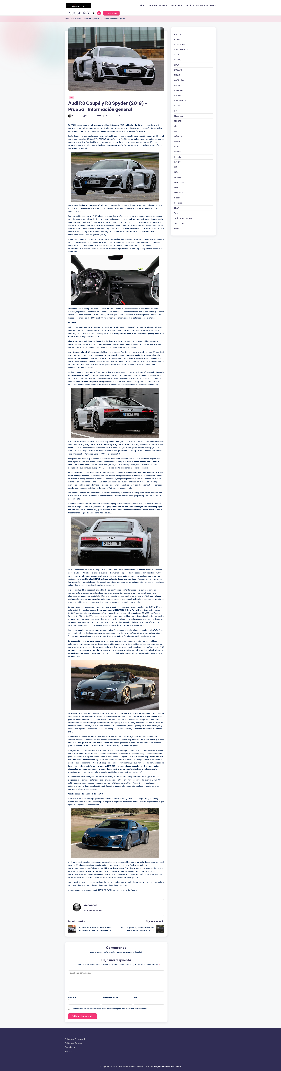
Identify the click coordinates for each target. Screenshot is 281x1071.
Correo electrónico (112, 997)
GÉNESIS (178, 136)
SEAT (176, 208)
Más (71, 97)
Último (177, 228)
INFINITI (177, 162)
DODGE (177, 106)
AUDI (176, 54)
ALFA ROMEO (180, 44)
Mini (176, 187)
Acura (177, 39)
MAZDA (177, 177)
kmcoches (90, 905)
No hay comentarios (114, 116)
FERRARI (178, 121)
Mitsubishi (178, 192)
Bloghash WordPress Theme (167, 1066)
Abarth (177, 34)
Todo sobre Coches (183, 218)
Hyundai (177, 157)
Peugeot (178, 203)
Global (177, 141)
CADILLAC (179, 80)
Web (136, 997)
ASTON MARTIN (181, 49)
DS (175, 111)
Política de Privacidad (75, 1039)
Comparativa (180, 100)
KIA (175, 167)
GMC (176, 146)
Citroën (177, 95)
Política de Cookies (73, 1043)
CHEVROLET (180, 85)
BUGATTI (178, 70)
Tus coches (179, 223)
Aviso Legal (70, 1047)
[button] (111, 13)
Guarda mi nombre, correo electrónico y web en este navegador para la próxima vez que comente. (110, 1009)
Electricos (178, 116)
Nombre (72, 997)
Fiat (176, 126)
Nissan (177, 198)
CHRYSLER (179, 90)
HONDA (177, 152)
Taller (176, 213)
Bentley (177, 59)
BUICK (177, 75)
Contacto (69, 1051)
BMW (176, 65)
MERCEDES (179, 182)
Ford (176, 131)
